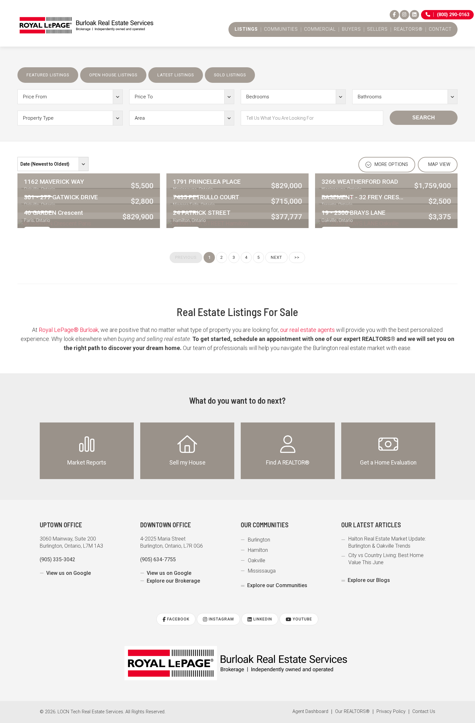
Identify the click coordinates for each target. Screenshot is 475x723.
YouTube (301, 619)
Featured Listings (47, 74)
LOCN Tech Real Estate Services (90, 712)
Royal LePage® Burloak (68, 329)
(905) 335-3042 (57, 559)
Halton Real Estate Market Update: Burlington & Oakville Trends (387, 542)
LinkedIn (262, 619)
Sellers (377, 29)
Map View (438, 164)
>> (297, 257)
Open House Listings (113, 74)
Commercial (320, 29)
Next (276, 257)
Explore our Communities (277, 585)
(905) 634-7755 (158, 559)
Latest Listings (175, 74)
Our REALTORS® (352, 711)
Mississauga (262, 571)
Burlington (259, 540)
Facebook (177, 619)
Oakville (256, 560)
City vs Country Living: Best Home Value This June (386, 558)
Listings (246, 29)
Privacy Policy (391, 711)
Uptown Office (61, 525)
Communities (281, 29)
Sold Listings (230, 74)
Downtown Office (165, 525)
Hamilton (258, 550)
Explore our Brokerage (173, 581)
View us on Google (68, 573)
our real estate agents (307, 329)
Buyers (351, 29)
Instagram (220, 619)
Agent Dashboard (310, 711)
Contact (440, 29)
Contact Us (423, 711)
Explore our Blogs (369, 580)
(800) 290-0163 (453, 14)
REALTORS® (408, 29)
